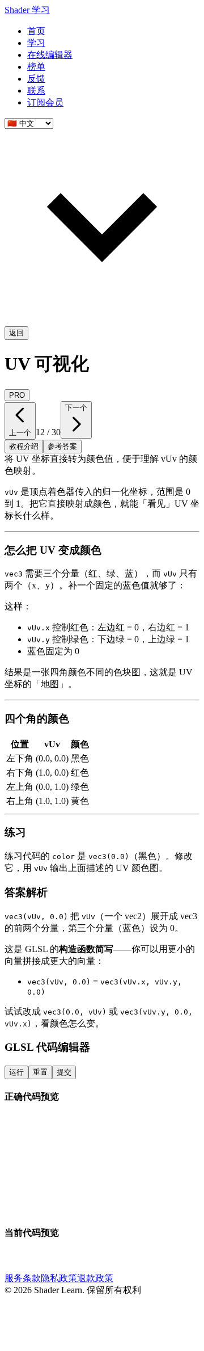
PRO (17, 395)
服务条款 (23, 1278)
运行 (16, 1072)
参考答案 (62, 446)
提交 (64, 1072)
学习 (36, 43)
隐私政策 (59, 1278)
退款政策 (95, 1278)
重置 (40, 1072)
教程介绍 (24, 446)
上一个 (20, 432)
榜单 (36, 66)
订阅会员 (45, 102)
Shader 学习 (27, 10)
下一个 (76, 407)
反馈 (36, 78)
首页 (36, 31)
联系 (36, 90)
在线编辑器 (50, 55)
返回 (16, 333)
